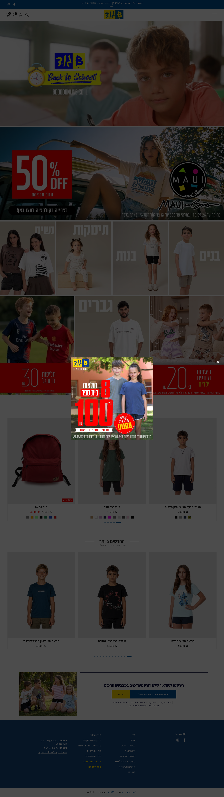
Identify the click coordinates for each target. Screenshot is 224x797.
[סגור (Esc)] (218, 362)
